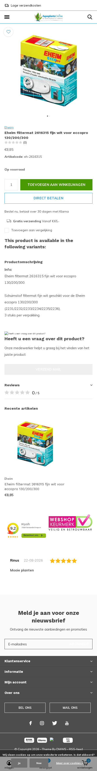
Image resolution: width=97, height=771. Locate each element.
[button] (7, 17)
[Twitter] (54, 723)
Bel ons (25, 707)
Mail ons (70, 707)
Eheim (9, 127)
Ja (19, 763)
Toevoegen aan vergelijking (31, 230)
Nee (39, 763)
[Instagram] (42, 723)
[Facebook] (30, 723)
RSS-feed (76, 749)
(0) (25, 142)
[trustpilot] (70, 522)
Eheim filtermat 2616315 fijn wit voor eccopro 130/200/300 (35, 486)
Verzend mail (48, 369)
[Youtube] (67, 723)
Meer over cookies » (69, 763)
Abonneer (79, 644)
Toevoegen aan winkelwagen (56, 184)
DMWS (61, 749)
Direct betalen (48, 198)
